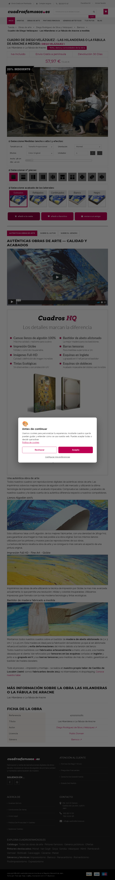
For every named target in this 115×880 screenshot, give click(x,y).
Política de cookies (30, 442)
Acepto (75, 450)
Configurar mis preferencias (57, 457)
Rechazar (39, 450)
